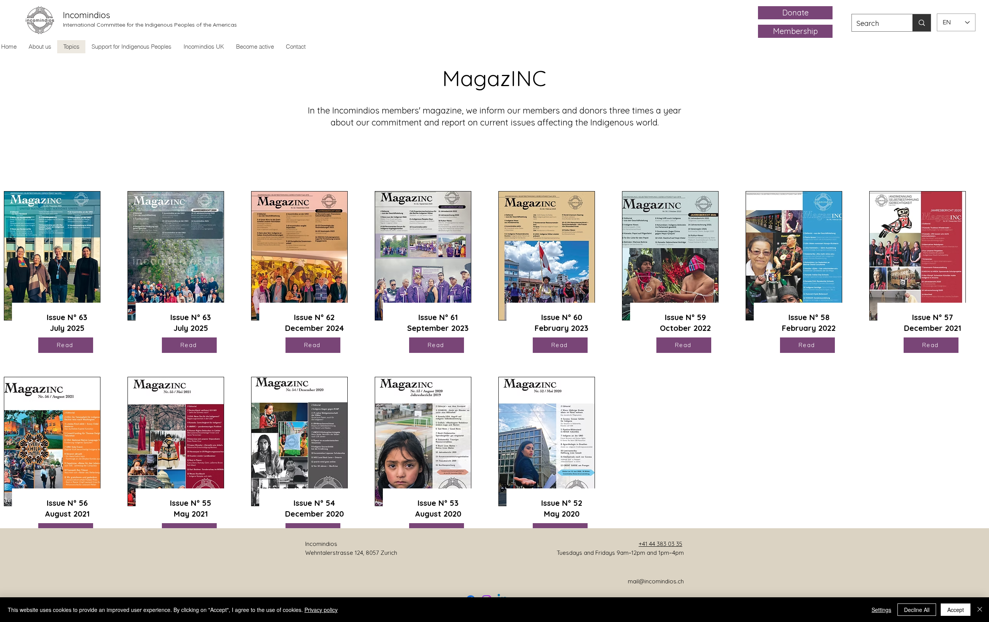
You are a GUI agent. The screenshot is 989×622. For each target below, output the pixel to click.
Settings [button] (881, 610)
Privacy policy (321, 610)
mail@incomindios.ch (656, 581)
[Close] (979, 609)
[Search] (922, 22)
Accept (955, 610)
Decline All (917, 610)
